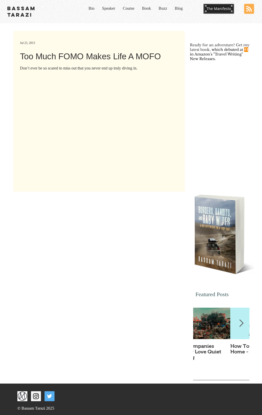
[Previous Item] (201, 323)
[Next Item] (241, 323)
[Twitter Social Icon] (49, 396)
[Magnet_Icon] (22, 396)
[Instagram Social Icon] (36, 396)
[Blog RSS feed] (249, 9)
